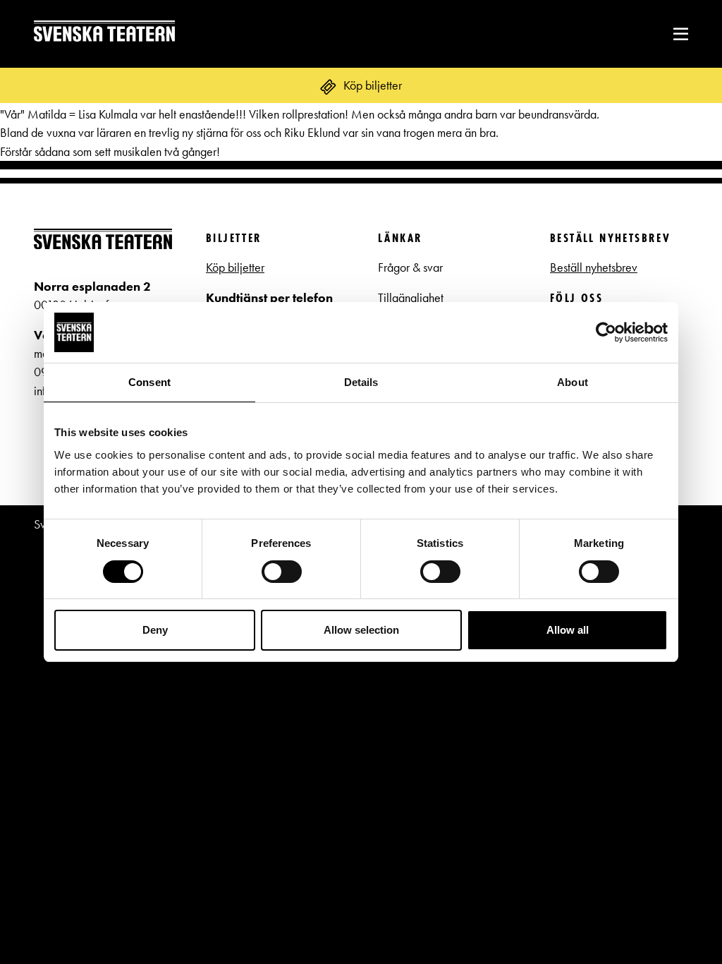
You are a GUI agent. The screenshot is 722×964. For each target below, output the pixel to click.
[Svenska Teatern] (104, 33)
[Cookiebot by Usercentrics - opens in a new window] (606, 332)
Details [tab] (361, 382)
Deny (155, 630)
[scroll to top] (682, 924)
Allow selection (361, 630)
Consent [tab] (149, 382)
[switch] (282, 571)
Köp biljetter (235, 267)
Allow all (567, 630)
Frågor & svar (410, 267)
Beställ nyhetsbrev (593, 267)
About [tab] (572, 382)
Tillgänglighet (410, 298)
